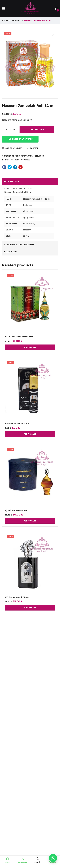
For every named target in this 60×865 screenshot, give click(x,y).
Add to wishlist (13, 148)
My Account (22, 862)
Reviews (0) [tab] (10, 251)
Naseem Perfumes (20, 159)
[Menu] (3, 8)
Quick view (30, 306)
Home (5, 20)
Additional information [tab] (19, 244)
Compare (34, 148)
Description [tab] (11, 181)
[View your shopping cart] (56, 8)
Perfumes (16, 20)
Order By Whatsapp (22, 139)
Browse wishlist (36, 393)
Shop (7, 862)
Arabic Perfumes (23, 155)
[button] (53, 35)
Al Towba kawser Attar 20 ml (19, 336)
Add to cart (37, 129)
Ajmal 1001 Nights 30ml (16, 510)
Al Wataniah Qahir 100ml (17, 597)
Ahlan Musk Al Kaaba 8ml (17, 423)
